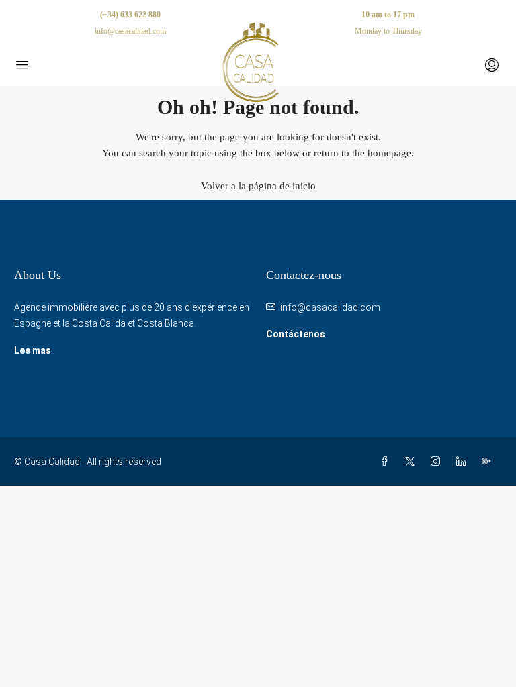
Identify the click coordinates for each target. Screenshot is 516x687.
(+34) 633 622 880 (130, 14)
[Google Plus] (489, 461)
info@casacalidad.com (330, 307)
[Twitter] (412, 461)
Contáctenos (295, 334)
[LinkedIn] (463, 461)
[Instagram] (438, 461)
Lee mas (32, 350)
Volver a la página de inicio (258, 185)
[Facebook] (387, 461)
